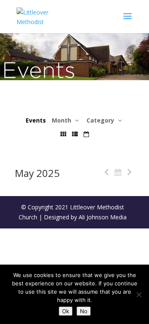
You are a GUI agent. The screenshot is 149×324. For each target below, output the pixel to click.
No (83, 311)
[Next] (129, 172)
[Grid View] (63, 134)
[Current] (118, 172)
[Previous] (106, 172)
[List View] (75, 134)
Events (36, 120)
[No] (139, 294)
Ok (65, 311)
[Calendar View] (86, 134)
